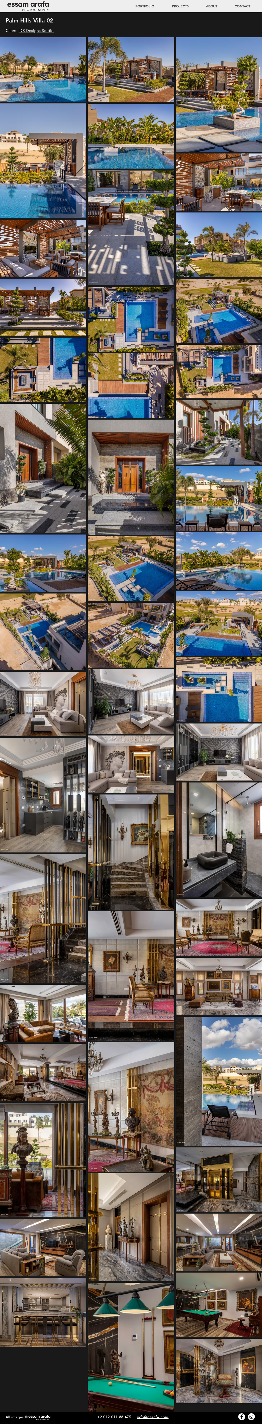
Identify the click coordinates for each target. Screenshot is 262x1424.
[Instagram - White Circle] (251, 1416)
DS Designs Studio (36, 30)
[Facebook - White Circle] (241, 1416)
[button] (175, 6)
